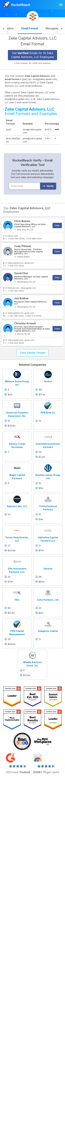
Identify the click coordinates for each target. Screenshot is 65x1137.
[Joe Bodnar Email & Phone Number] (8, 302)
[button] (3, 29)
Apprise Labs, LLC (17, 506)
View (57, 225)
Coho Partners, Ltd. (48, 599)
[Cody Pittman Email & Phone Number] (8, 251)
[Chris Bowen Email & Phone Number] (8, 225)
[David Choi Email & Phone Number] (8, 277)
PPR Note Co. (48, 412)
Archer (48, 381)
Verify (50, 186)
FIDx (17, 599)
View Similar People (32, 352)
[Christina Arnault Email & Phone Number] (8, 328)
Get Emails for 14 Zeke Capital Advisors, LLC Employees (32, 55)
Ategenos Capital (48, 631)
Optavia (48, 568)
